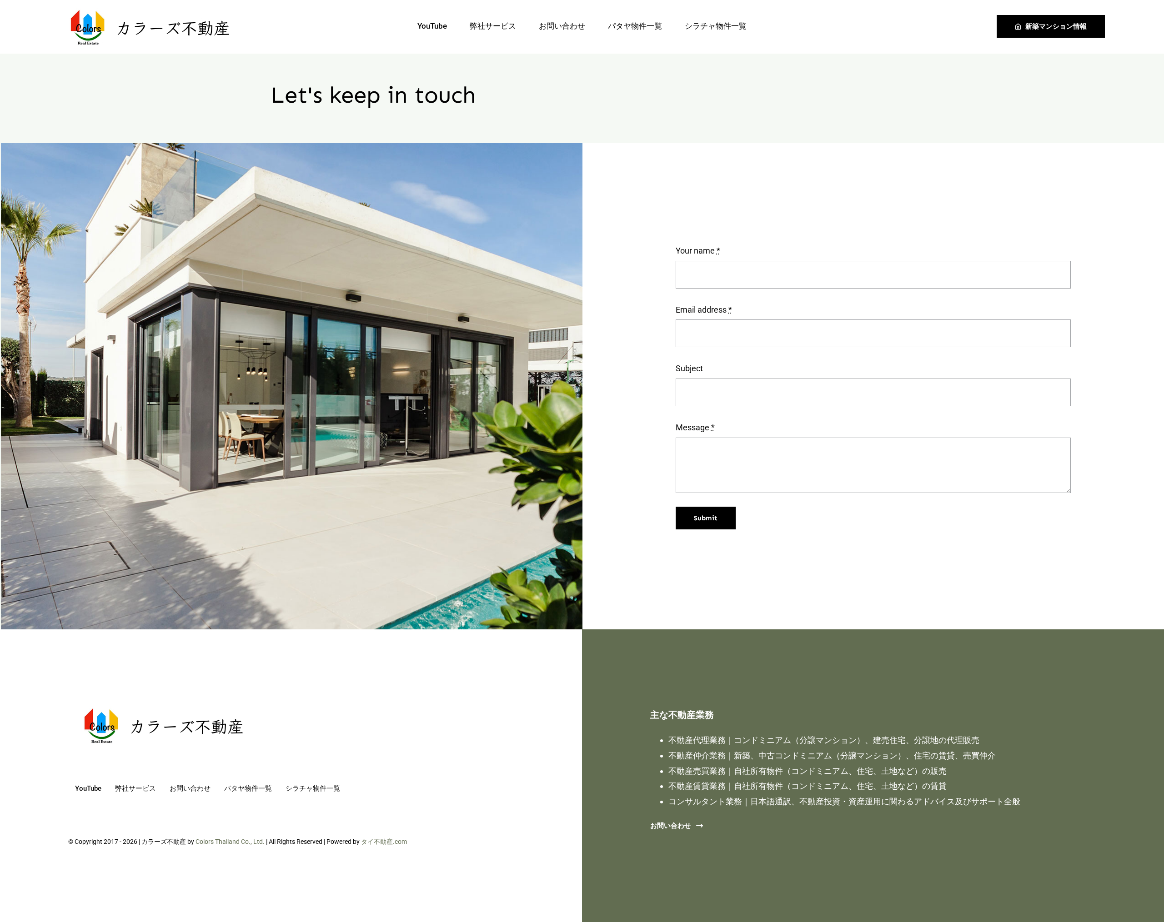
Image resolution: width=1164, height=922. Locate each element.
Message (695, 427)
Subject (689, 368)
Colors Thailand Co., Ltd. (230, 841)
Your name (698, 250)
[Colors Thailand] (150, 7)
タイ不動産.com (384, 841)
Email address (704, 309)
